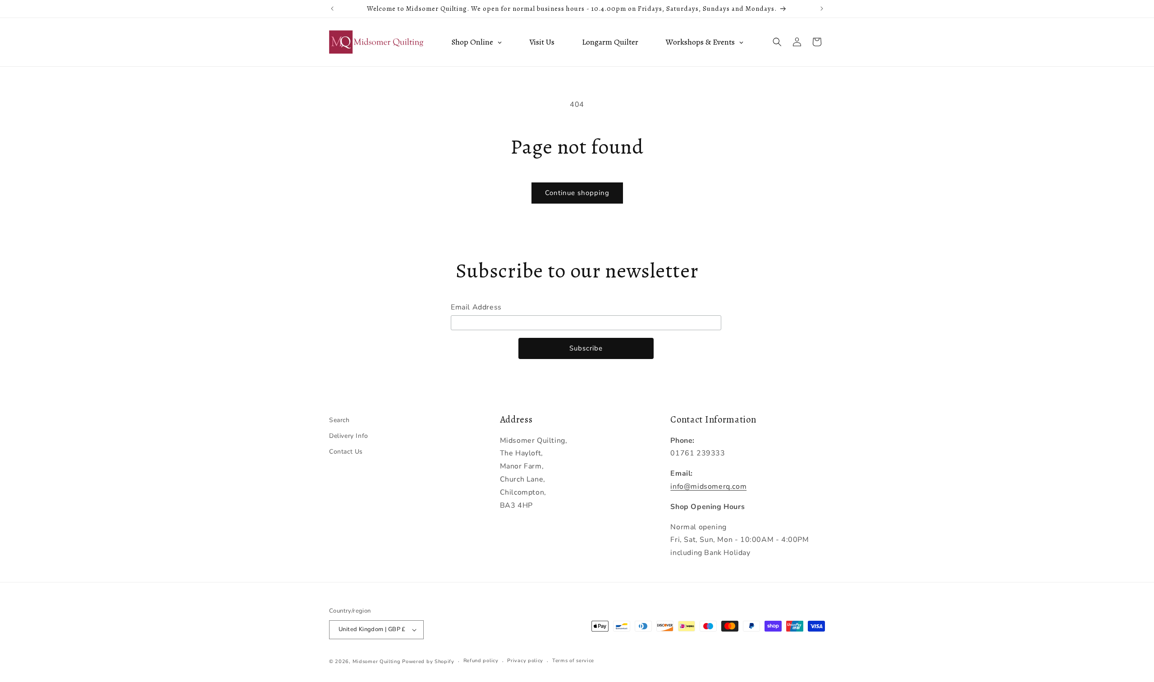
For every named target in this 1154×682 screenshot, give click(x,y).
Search (339, 420)
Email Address (476, 307)
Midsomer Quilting (377, 661)
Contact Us (346, 451)
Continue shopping (577, 192)
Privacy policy (525, 660)
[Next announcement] (822, 8)
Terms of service (573, 660)
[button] (777, 42)
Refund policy (481, 660)
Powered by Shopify (428, 661)
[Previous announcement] (332, 8)
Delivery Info (348, 436)
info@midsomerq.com (708, 486)
